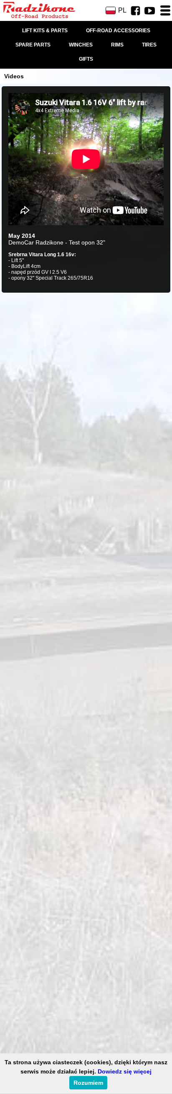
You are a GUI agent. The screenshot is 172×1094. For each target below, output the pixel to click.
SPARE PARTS (33, 45)
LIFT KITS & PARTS (45, 30)
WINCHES (81, 45)
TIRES (149, 45)
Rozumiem (88, 1082)
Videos (14, 76)
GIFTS (86, 59)
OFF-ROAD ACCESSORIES (118, 30)
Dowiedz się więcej (125, 1071)
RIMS (117, 45)
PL (122, 10)
